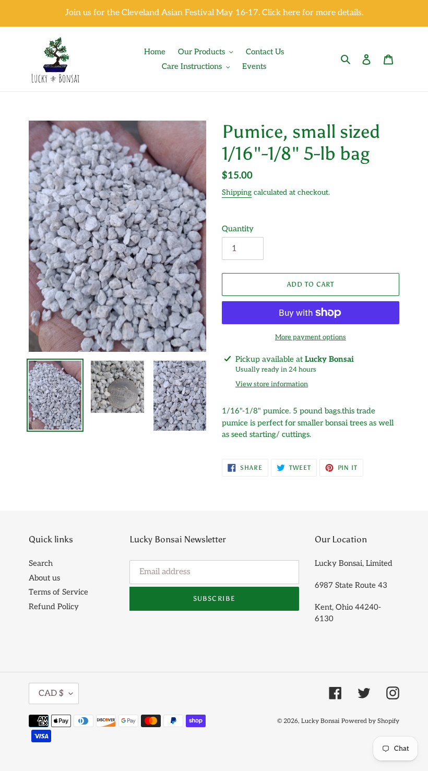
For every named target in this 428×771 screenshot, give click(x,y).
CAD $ (51, 693)
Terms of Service (58, 592)
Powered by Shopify (370, 721)
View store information (271, 384)
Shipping (237, 192)
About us (44, 578)
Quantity (238, 228)
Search (41, 563)
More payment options (310, 337)
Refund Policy (54, 606)
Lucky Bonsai (320, 721)
